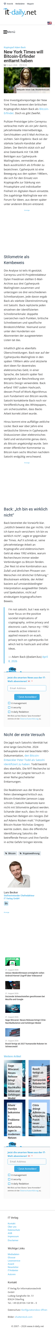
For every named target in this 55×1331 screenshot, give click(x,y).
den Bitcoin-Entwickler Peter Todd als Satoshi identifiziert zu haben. (24, 760)
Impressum (13, 1236)
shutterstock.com (23, 1316)
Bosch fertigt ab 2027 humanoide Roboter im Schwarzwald (39, 1079)
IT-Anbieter (13, 1270)
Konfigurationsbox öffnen (34, 1309)
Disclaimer (13, 1240)
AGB (10, 1233)
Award (11, 1264)
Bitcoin (12, 853)
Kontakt (11, 1223)
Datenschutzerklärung (29, 718)
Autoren (12, 1274)
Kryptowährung (31, 853)
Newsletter (13, 1267)
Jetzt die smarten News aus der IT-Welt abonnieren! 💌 (27, 679)
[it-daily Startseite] (25, 12)
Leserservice (14, 1260)
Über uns (12, 1226)
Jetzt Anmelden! (28, 696)
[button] (9, 32)
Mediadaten (13, 1254)
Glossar (11, 1257)
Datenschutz (14, 1230)
